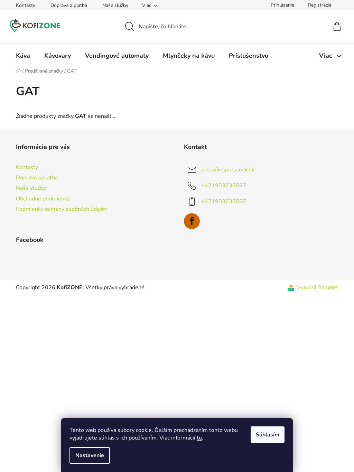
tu (199, 438)
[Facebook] (192, 221)
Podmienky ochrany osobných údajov (61, 209)
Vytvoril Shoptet (317, 287)
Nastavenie (89, 455)
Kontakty (25, 5)
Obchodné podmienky (43, 198)
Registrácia (319, 5)
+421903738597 (223, 185)
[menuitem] (23, 55)
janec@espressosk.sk (227, 169)
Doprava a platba (68, 5)
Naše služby (115, 5)
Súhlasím (267, 434)
